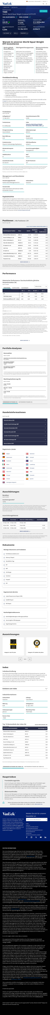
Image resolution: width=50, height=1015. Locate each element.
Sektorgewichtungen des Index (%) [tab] (34, 766)
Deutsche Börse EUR (9, 420)
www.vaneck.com (41, 307)
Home (27, 823)
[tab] (25, 689)
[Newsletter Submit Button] (46, 819)
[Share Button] (43, 4)
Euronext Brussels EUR (10, 432)
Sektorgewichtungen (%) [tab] (25, 402)
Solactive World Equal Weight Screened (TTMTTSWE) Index (34, 125)
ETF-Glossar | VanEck (16, 979)
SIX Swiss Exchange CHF (10, 439)
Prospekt (23, 33)
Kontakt (28, 825)
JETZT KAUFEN (43, 11)
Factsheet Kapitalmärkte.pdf (23, 210)
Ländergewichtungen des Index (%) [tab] (13, 766)
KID (15, 33)
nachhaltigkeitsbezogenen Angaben (32, 901)
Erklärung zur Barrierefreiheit (34, 830)
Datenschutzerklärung (32, 826)
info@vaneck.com (39, 996)
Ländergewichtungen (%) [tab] (10, 402)
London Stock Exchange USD (11, 435)
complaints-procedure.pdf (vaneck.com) (32, 977)
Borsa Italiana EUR (9, 443)
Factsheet (6, 33)
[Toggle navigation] (46, 4)
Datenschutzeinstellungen (33, 834)
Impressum (29, 833)
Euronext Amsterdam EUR (10, 428)
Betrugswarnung (30, 831)
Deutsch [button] (44, 1)
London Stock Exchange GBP (11, 424)
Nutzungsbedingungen (32, 828)
